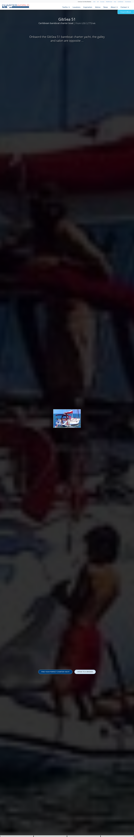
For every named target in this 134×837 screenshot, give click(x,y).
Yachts (65, 7)
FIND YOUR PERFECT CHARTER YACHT (55, 672)
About (113, 7)
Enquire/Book (126, 12)
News (105, 7)
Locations (76, 7)
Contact (124, 7)
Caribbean (120, 1)
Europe (102, 1)
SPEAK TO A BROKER (85, 672)
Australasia (128, 1)
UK (98, 1)
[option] (67, 418)
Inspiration (87, 7)
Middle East (109, 1)
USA (94, 1)
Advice (97, 7)
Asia (115, 1)
